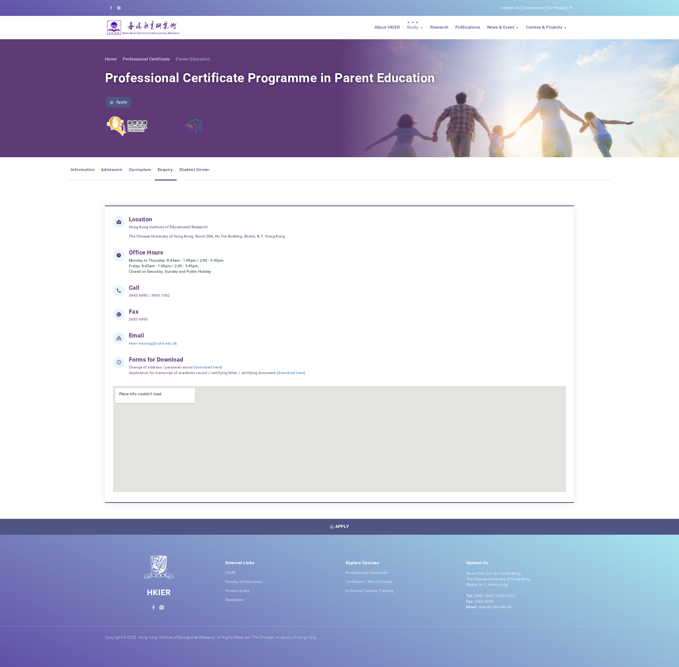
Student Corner (194, 170)
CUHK (230, 573)
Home (111, 59)
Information (82, 170)
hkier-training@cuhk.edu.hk (153, 343)
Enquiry (165, 170)
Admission (111, 170)
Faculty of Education (243, 582)
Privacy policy (237, 591)
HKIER (159, 593)
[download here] (208, 367)
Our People (556, 8)
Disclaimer (234, 600)
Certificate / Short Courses (369, 582)
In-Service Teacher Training (370, 591)
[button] (415, 27)
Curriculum (140, 170)
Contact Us (510, 8)
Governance (533, 8)
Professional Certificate (146, 59)
